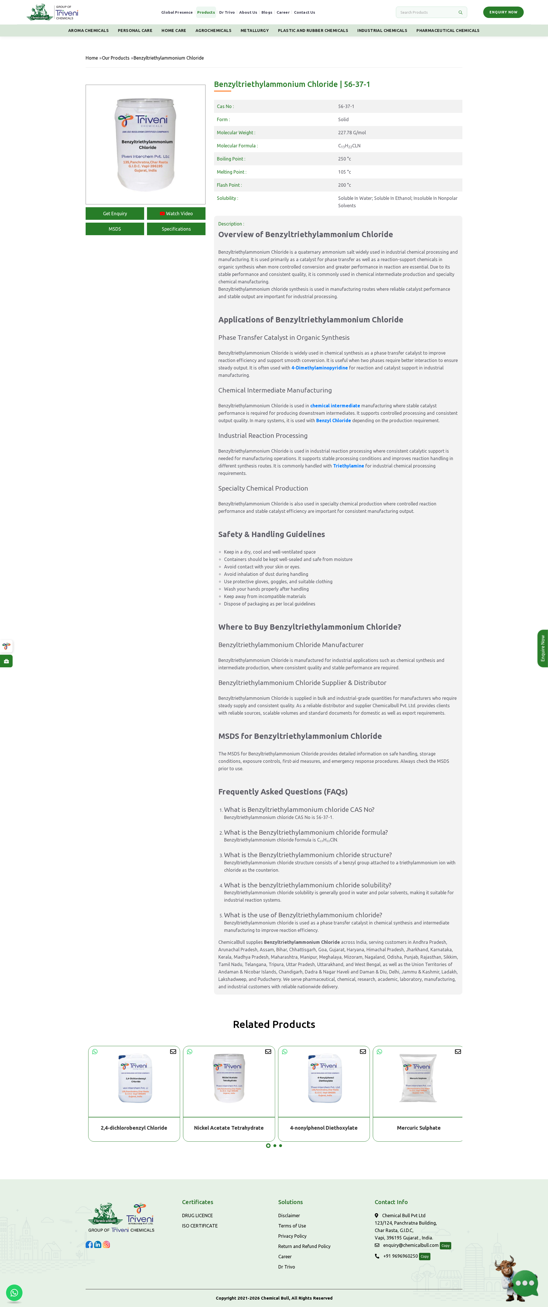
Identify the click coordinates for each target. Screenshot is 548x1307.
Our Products (116, 57)
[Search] (460, 12)
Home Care (174, 30)
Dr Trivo (227, 12)
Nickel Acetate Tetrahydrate (226, 1128)
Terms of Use (292, 1225)
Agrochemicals (213, 30)
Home (92, 57)
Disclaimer (289, 1215)
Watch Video (179, 213)
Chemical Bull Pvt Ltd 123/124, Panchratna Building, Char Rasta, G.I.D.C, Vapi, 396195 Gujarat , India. (406, 1226)
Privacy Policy (292, 1236)
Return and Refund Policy (304, 1246)
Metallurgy (255, 30)
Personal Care (135, 30)
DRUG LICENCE (197, 1215)
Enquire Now (541, 648)
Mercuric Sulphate (416, 1128)
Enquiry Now (503, 12)
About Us (248, 12)
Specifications (176, 228)
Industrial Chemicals (382, 30)
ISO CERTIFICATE (200, 1225)
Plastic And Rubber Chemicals (313, 30)
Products (206, 12)
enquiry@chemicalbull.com (410, 1245)
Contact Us (304, 12)
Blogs (266, 12)
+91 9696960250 (400, 1256)
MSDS (115, 228)
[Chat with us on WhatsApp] (14, 1292)
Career (283, 12)
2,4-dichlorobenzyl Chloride (131, 1128)
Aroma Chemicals (88, 30)
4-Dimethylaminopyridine (319, 367)
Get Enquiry (115, 213)
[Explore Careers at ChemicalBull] (6, 661)
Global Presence (177, 12)
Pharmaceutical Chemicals (448, 30)
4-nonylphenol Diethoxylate (321, 1128)
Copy (446, 1245)
